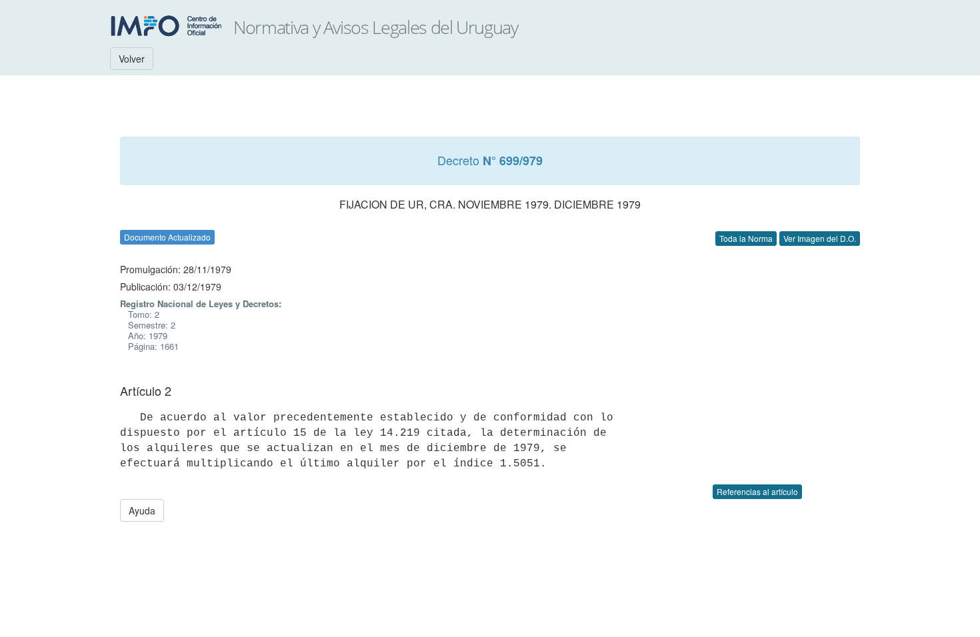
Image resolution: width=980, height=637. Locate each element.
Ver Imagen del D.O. (819, 238)
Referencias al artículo (757, 491)
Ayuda (142, 510)
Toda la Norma (746, 238)
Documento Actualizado (167, 237)
